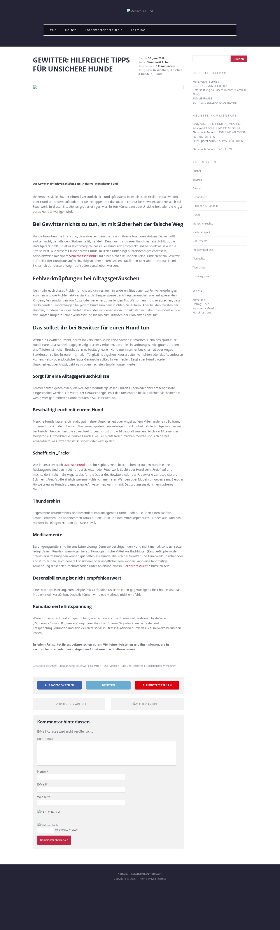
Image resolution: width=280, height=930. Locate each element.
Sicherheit (139, 666)
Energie (197, 179)
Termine (138, 30)
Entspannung (67, 666)
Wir (53, 30)
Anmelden (198, 300)
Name (41, 771)
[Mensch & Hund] (140, 11)
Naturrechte (199, 241)
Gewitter (95, 666)
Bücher (196, 171)
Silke (195, 128)
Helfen (71, 30)
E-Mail (41, 784)
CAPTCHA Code (65, 830)
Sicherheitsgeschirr (82, 256)
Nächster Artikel (145, 704)
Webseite (43, 797)
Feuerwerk (82, 666)
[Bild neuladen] (48, 825)
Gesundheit (160, 70)
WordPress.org (201, 312)
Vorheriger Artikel (71, 704)
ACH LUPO (225, 149)
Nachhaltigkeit (201, 232)
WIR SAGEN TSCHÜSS (205, 82)
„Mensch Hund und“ (78, 465)
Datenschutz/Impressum (146, 874)
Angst (53, 666)
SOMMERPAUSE (202, 98)
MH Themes (158, 879)
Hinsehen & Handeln (205, 206)
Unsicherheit (154, 666)
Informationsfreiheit (103, 30)
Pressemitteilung (202, 250)
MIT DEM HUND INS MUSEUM (222, 124)
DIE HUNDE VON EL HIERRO (209, 86)
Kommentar (45, 739)
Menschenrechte (202, 223)
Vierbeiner (169, 666)
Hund (105, 666)
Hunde (158, 74)
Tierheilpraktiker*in (136, 566)
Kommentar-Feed (203, 308)
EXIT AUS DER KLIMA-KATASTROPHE (214, 102)
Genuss (197, 188)
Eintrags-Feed (200, 304)
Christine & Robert (159, 62)
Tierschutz (198, 267)
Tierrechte (198, 258)
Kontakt (123, 874)
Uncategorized (201, 276)
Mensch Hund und (120, 666)
